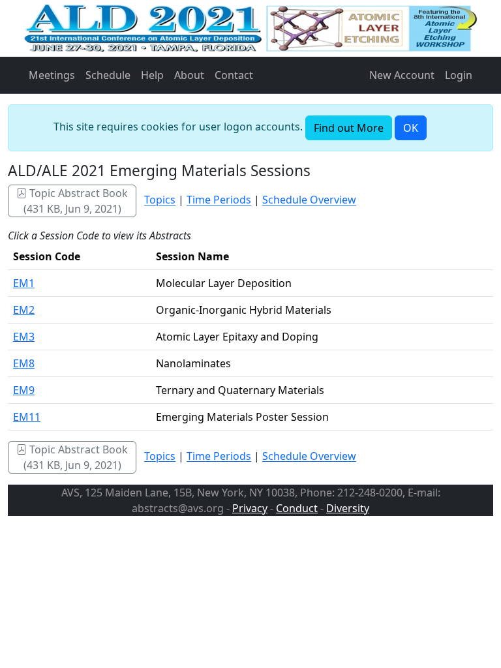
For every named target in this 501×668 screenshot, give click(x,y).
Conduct (297, 508)
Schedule (107, 75)
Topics (159, 200)
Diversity (347, 508)
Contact (234, 75)
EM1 (24, 283)
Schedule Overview (309, 200)
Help (152, 75)
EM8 (24, 363)
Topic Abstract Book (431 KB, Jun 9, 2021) (76, 201)
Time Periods (219, 200)
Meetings (52, 75)
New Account (401, 75)
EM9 (24, 390)
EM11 (26, 417)
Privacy (249, 508)
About (189, 75)
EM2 (24, 310)
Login (458, 75)
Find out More (349, 128)
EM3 (24, 336)
